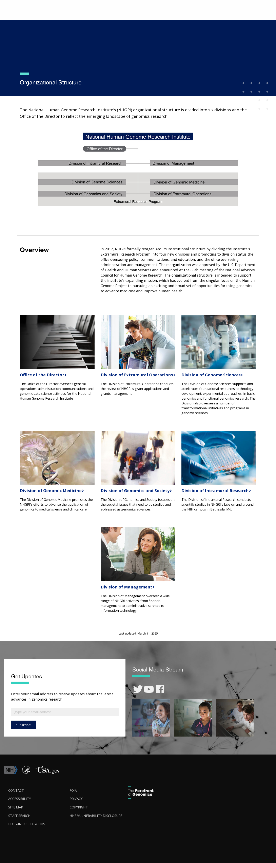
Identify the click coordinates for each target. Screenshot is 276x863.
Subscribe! (23, 725)
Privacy (76, 799)
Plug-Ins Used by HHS (26, 824)
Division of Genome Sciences (210, 375)
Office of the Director (41, 375)
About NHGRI (41, 19)
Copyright (79, 807)
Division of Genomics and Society (135, 490)
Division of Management (126, 587)
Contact (16, 790)
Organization (63, 19)
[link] (137, 689)
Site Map (15, 807)
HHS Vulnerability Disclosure (96, 816)
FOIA (73, 790)
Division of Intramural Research (214, 490)
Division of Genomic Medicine (50, 490)
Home (24, 19)
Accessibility (19, 799)
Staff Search (19, 816)
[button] (47, 772)
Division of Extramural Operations (136, 375)
